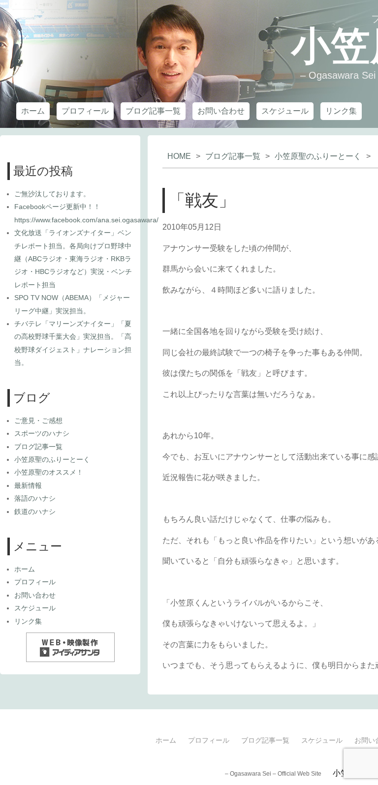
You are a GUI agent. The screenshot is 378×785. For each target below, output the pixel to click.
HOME (179, 156)
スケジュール (285, 111)
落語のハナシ (35, 498)
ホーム (33, 111)
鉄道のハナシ (35, 511)
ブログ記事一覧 (153, 111)
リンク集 (341, 111)
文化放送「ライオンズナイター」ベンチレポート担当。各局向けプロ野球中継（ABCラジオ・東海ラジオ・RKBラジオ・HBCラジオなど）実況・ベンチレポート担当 (73, 259)
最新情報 (28, 485)
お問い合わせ (221, 111)
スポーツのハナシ (41, 433)
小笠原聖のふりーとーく (318, 156)
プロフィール (85, 111)
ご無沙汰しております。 (52, 194)
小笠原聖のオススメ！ (48, 472)
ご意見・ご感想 (38, 420)
